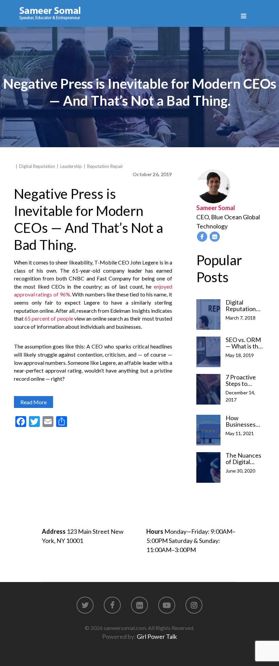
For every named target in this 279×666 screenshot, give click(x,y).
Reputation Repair (105, 166)
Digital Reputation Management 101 (244, 305)
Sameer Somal (215, 207)
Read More (33, 402)
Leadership (71, 166)
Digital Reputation (37, 166)
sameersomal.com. (125, 628)
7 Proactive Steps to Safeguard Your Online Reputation (241, 380)
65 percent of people (48, 318)
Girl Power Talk (157, 636)
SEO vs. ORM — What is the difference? (244, 343)
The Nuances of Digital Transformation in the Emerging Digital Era (243, 458)
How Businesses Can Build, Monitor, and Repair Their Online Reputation (243, 421)
